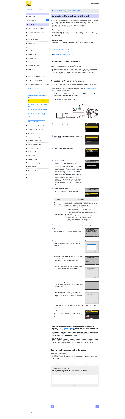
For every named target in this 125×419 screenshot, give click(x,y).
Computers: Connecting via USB (36, 92)
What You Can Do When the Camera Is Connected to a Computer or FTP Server (37, 115)
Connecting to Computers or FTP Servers (73, 10)
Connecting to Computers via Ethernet (62, 52)
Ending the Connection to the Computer (63, 54)
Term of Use (34, 412)
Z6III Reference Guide (59, 10)
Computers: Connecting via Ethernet (37, 100)
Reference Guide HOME (34, 10)
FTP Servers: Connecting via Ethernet (37, 109)
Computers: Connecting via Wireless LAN (37, 96)
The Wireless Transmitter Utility (61, 49)
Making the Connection (34, 88)
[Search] (47, 20)
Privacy (28, 412)
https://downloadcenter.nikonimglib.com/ (62, 73)
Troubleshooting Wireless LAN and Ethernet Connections (36, 120)
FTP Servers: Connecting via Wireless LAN (37, 105)
